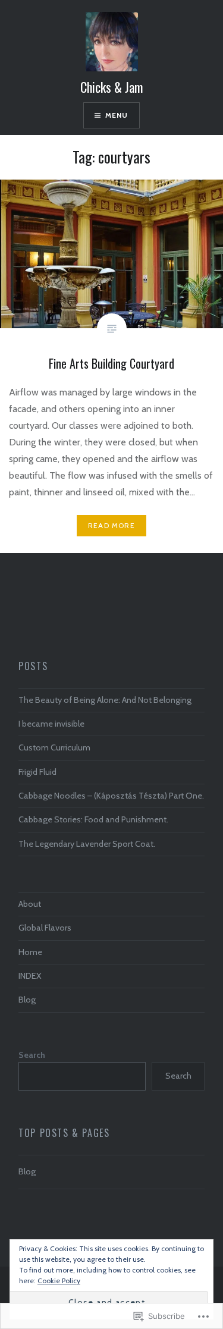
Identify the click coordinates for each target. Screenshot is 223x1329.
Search (31, 1055)
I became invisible (51, 723)
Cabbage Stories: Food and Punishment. (93, 819)
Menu (116, 115)
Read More (111, 525)
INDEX (30, 975)
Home (30, 952)
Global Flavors (44, 927)
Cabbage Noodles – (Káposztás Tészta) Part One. (111, 795)
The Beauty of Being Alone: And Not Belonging (104, 700)
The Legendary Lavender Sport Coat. (86, 843)
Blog (27, 999)
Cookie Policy (58, 1280)
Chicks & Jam (111, 86)
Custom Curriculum (54, 747)
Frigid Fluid (37, 771)
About (29, 903)
